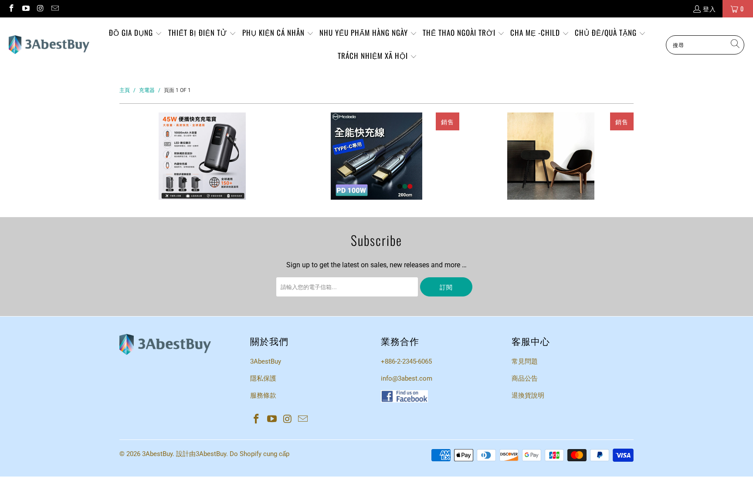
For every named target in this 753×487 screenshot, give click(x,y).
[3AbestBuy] (49, 44)
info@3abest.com (406, 378)
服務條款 (263, 395)
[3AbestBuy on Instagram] (40, 8)
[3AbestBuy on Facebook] (11, 8)
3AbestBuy (265, 361)
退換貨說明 (528, 395)
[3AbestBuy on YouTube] (25, 8)
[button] (135, 33)
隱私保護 (263, 378)
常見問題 (525, 361)
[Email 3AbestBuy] (55, 8)
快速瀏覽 (202, 191)
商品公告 (525, 378)
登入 (709, 8)
